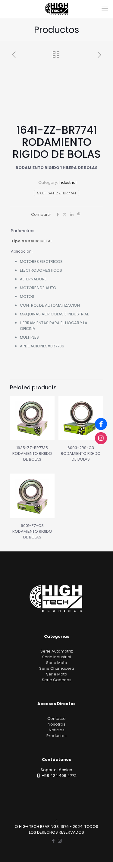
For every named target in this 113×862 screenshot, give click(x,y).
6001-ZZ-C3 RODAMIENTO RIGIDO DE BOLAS (32, 531)
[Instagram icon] (60, 841)
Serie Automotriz (56, 651)
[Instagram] (101, 438)
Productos (56, 736)
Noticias (56, 730)
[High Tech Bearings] (56, 9)
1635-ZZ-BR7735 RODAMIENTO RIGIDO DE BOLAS (32, 453)
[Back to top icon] (56, 821)
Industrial (68, 182)
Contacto (56, 718)
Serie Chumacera (56, 668)
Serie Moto (56, 663)
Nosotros (56, 724)
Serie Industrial (56, 657)
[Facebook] (101, 424)
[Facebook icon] (53, 841)
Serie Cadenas (56, 680)
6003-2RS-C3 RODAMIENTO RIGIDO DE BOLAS (81, 453)
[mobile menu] (105, 9)
